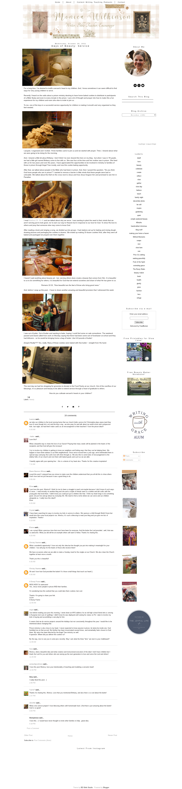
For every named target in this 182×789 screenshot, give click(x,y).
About (68, 2)
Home (57, 2)
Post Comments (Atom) (42, 740)
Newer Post (112, 735)
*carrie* (32, 690)
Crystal (32, 510)
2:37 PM (32, 696)
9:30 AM (32, 562)
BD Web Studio (87, 787)
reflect (139, 176)
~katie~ (32, 436)
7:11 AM (32, 464)
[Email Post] (28, 397)
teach (139, 194)
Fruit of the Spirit (139, 262)
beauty (31, 399)
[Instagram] (139, 85)
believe (139, 190)
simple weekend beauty (139, 219)
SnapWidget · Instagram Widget (147, 144)
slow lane (139, 247)
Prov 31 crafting (139, 255)
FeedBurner (144, 326)
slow (139, 179)
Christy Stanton (35, 542)
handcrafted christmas (139, 226)
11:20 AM (32, 657)
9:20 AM (32, 536)
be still (139, 204)
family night (139, 197)
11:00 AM (32, 603)
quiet (139, 215)
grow (139, 287)
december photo (139, 201)
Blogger (106, 787)
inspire (139, 208)
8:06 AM (32, 479)
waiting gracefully (139, 258)
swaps (139, 240)
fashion (139, 291)
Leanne (32, 419)
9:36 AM (32, 574)
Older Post (28, 735)
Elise (31, 486)
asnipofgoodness (36, 664)
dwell (139, 158)
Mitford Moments (139, 237)
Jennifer (32, 703)
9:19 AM (32, 520)
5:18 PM (32, 724)
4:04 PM (32, 711)
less (139, 294)
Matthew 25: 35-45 (36, 220)
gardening (139, 212)
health (139, 280)
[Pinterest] (135, 85)
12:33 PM (32, 670)
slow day (139, 187)
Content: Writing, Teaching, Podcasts (94, 2)
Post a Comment (33, 728)
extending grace (139, 265)
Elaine (31, 527)
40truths (139, 222)
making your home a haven (139, 233)
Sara (31, 649)
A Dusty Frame (35, 582)
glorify (139, 283)
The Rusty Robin (139, 269)
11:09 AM (32, 642)
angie (31, 610)
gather (139, 183)
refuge (139, 298)
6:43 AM (32, 429)
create (139, 172)
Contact (121, 2)
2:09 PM (32, 683)
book (139, 276)
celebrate (139, 169)
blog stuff (139, 230)
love (139, 161)
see (139, 251)
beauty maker (139, 273)
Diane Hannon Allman (37, 471)
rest (139, 244)
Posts (127, 456)
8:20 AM (32, 503)
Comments (129, 460)
